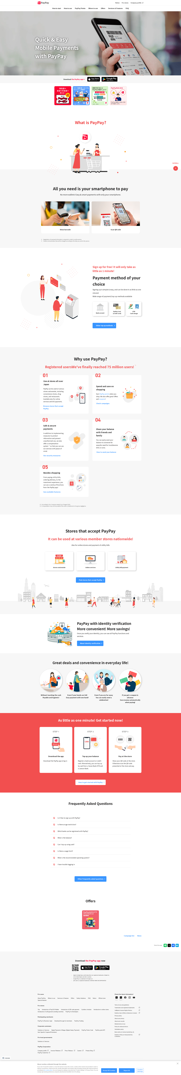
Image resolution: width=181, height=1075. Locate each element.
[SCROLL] (175, 168)
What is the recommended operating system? (73, 858)
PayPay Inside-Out (43, 1052)
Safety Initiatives (81, 998)
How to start (56, 8)
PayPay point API (100, 1030)
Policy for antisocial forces (121, 1026)
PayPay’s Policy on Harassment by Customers (123, 1035)
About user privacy (119, 1018)
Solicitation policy (119, 1029)
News (139, 936)
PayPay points (104, 394)
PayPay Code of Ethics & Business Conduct (126, 1013)
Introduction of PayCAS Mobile (50, 1009)
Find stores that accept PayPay (90, 580)
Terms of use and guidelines (122, 1005)
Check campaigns (102, 403)
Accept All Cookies (109, 1070)
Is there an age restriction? (67, 824)
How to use (68, 8)
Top (39, 1009)
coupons (102, 399)
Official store (102, 998)
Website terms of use (120, 1024)
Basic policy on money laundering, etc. (124, 1032)
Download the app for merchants (63, 1021)
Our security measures (51, 455)
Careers (79, 1050)
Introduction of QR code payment (70, 1009)
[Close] (177, 1063)
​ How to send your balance (106, 452)
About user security (119, 1021)
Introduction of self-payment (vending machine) (50, 1011)
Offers (103, 8)
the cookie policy (48, 1070)
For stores (125, 3)
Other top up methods (104, 325)
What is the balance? (65, 838)
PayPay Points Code (87, 1030)
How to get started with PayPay (90, 782)
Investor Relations (56, 1050)
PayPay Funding (78, 1021)
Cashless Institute (86, 1009)
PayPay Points (80, 8)
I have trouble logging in (66, 864)
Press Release (69, 1050)
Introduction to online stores (101, 1009)
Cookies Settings (140, 1070)
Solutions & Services (43, 1030)
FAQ (127, 8)
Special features (42, 1000)
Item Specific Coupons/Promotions (47, 1032)
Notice (117, 3)
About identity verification (90, 643)
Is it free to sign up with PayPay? (69, 818)
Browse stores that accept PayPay (53, 407)
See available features (52, 492)
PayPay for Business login (45, 1021)
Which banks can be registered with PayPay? (73, 831)
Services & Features (115, 8)
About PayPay (42, 998)
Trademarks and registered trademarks (125, 1007)
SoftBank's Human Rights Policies (123, 1010)
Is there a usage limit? (65, 851)
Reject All (127, 1070)
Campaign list (129, 936)
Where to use (93, 8)
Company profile (136, 3)
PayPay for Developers (72, 1011)
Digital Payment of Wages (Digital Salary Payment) (65, 1030)
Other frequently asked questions (90, 879)
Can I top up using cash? (66, 844)
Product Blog (89, 1050)
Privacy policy (118, 1015)
